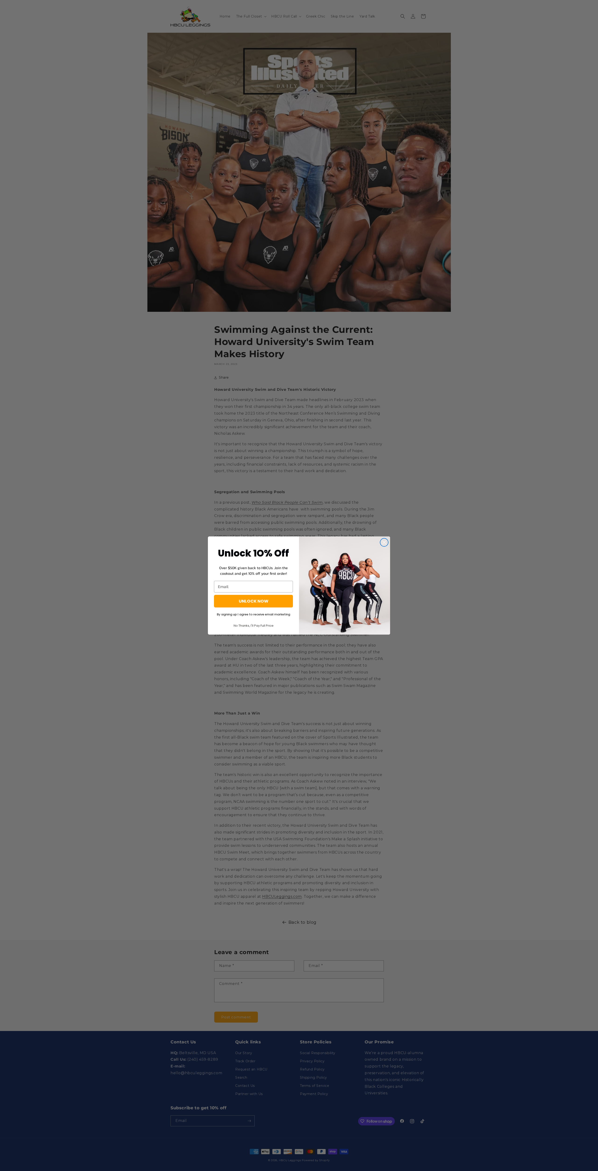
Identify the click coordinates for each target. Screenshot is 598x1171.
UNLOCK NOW (253, 601)
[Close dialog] (384, 542)
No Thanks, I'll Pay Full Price (254, 625)
